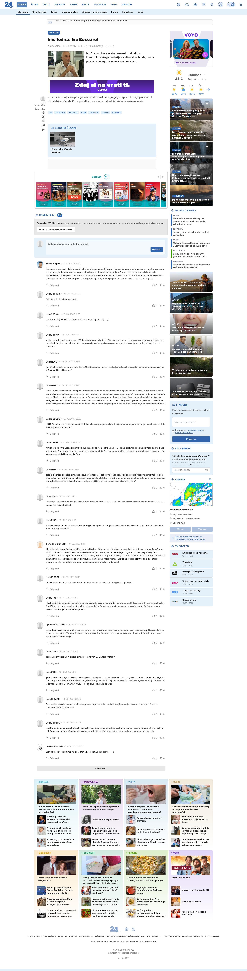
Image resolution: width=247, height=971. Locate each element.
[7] (121, 194)
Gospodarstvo (70, 12)
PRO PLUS (62, 936)
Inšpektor (127, 12)
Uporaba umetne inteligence (141, 941)
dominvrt (89, 853)
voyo (176, 853)
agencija (93, 113)
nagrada (116, 113)
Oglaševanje (35, 936)
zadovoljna (90, 782)
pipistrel (73, 113)
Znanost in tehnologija (94, 12)
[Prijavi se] (220, 4)
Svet (140, 12)
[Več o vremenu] (208, 89)
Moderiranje (86, 936)
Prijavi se (156, 249)
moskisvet (45, 853)
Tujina (54, 12)
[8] (137, 194)
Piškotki (99, 936)
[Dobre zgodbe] (178, 4)
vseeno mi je (179, 522)
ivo (50, 113)
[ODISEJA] (100, 177)
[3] (58, 194)
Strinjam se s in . (190, 431)
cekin (176, 782)
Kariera (73, 936)
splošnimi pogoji (195, 430)
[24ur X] (133, 929)
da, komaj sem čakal (183, 514)
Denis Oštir (40, 105)
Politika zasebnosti (151, 936)
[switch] (231, 4)
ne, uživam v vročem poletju (187, 518)
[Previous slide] (158, 177)
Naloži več (100, 768)
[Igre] (187, 4)
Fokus (114, 12)
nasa (83, 113)
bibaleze (44, 782)
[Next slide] (163, 177)
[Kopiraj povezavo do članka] (43, 129)
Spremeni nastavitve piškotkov (122, 936)
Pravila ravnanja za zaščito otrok (200, 936)
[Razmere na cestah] (204, 4)
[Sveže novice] (50, 22)
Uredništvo (50, 936)
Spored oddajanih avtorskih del (107, 941)
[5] (90, 194)
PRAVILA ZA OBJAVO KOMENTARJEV (55, 229)
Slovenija (23, 12)
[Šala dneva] (206, 470)
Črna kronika (39, 12)
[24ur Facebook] (126, 929)
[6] (105, 194)
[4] (74, 194)
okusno (132, 853)
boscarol (60, 113)
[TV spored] (195, 4)
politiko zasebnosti (184, 432)
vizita (131, 782)
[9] (152, 194)
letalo (105, 113)
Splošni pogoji (172, 936)
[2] (43, 194)
